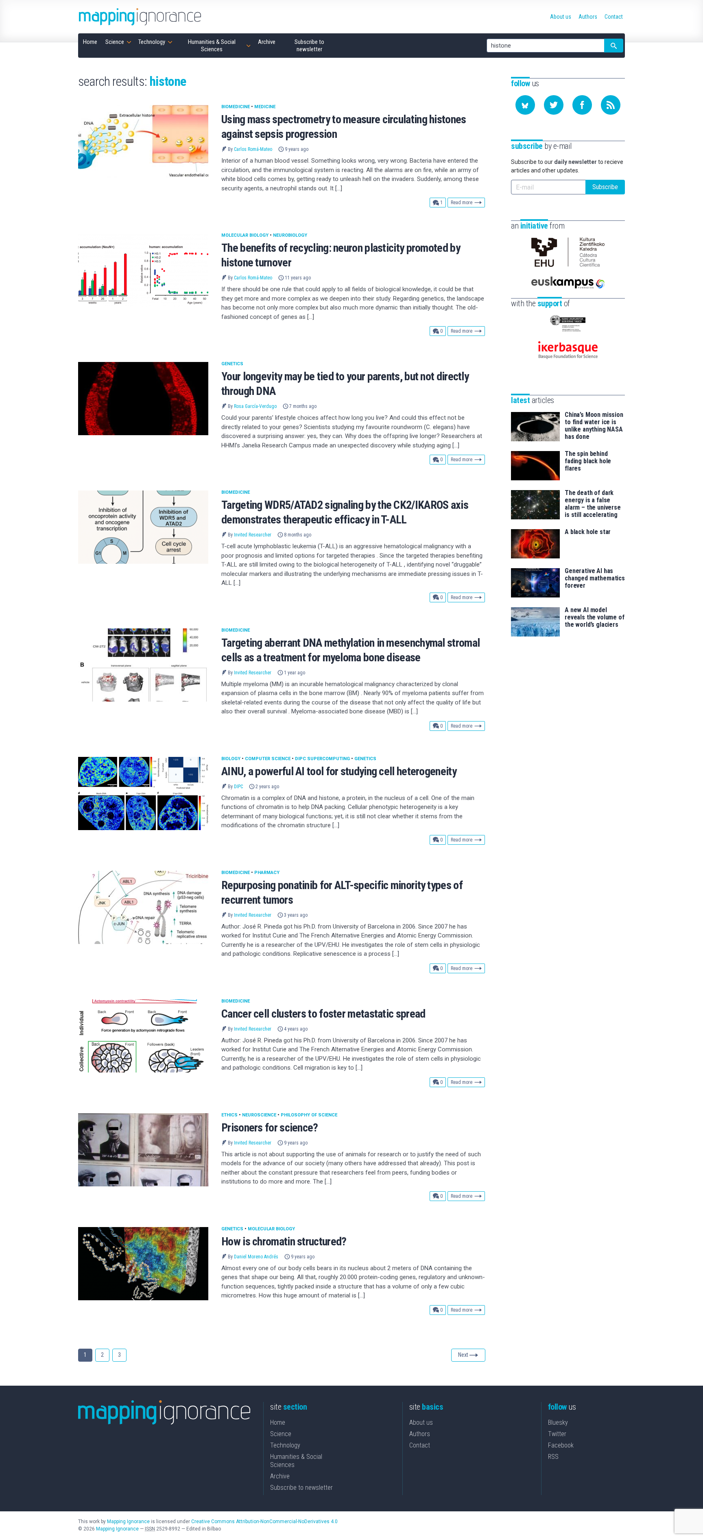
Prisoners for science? (269, 1127)
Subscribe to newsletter (301, 1487)
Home (277, 1422)
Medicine (264, 106)
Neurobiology (290, 235)
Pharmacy (266, 872)
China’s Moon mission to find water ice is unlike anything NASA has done (594, 425)
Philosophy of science (309, 1115)
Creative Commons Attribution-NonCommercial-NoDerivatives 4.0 (264, 1521)
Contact (419, 1445)
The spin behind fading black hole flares (588, 461)
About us (421, 1422)
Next (463, 1355)
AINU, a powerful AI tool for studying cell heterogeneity (338, 771)
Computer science (267, 758)
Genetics (232, 363)
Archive (280, 1476)
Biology (230, 758)
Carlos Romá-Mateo (253, 149)
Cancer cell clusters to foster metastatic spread (323, 1013)
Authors (419, 1434)
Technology (285, 1445)
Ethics (229, 1115)
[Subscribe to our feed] (610, 105)
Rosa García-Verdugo (255, 406)
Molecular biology (245, 235)
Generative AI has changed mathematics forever (595, 578)
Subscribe (605, 187)
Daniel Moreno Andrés (256, 1256)
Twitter (557, 1434)
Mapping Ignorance (128, 1521)
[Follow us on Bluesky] (525, 105)
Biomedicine (235, 106)
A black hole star (588, 532)
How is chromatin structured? (283, 1241)
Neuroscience (259, 1115)
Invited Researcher (252, 534)
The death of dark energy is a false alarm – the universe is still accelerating (593, 504)
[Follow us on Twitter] (553, 105)
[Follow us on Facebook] (582, 105)
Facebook (561, 1445)
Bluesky (558, 1422)
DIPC (238, 786)
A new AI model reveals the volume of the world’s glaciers (594, 617)
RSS (553, 1457)
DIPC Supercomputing (322, 758)
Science (280, 1434)
